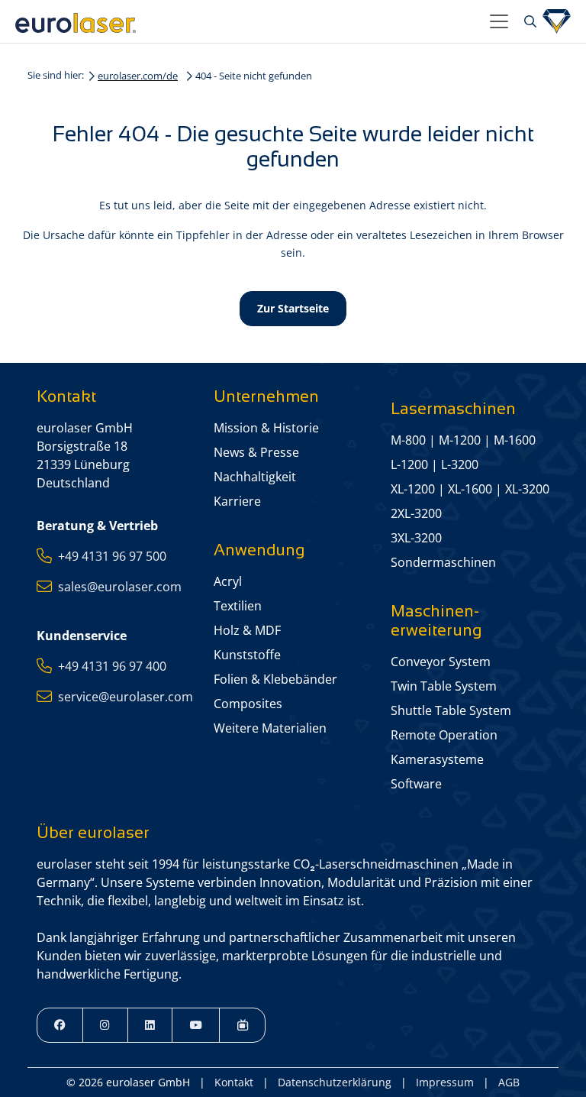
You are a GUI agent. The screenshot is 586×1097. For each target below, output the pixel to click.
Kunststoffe (247, 654)
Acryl (228, 581)
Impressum (445, 1082)
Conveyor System (441, 661)
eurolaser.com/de (138, 76)
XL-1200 (413, 489)
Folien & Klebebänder (275, 679)
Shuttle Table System (451, 710)
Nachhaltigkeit (255, 476)
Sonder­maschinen (443, 562)
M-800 (408, 440)
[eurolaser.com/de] (246, 21)
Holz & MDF (247, 630)
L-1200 (409, 464)
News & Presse (256, 452)
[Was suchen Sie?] (528, 21)
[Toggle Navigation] (499, 21)
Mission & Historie (266, 427)
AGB (509, 1082)
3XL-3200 (416, 537)
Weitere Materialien (270, 728)
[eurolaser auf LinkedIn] (150, 1025)
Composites (248, 703)
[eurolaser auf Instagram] (105, 1025)
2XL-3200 (416, 513)
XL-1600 (470, 489)
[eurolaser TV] (242, 1025)
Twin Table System (444, 686)
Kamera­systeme (437, 759)
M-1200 (460, 440)
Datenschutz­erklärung (334, 1082)
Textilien (238, 605)
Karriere (237, 501)
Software (416, 783)
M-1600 (515, 440)
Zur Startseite (293, 308)
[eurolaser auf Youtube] (196, 1025)
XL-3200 (527, 489)
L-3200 (459, 464)
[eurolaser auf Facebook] (60, 1025)
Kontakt (233, 1082)
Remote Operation (444, 734)
